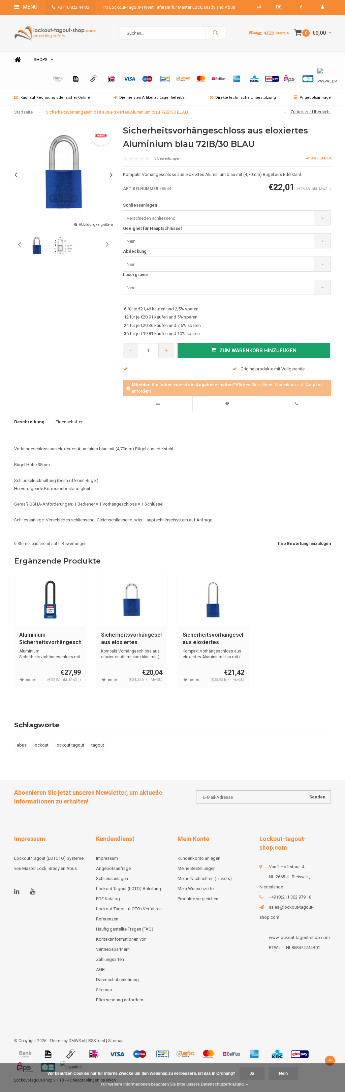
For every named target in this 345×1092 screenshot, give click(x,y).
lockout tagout (70, 745)
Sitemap (104, 989)
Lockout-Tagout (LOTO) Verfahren (129, 908)
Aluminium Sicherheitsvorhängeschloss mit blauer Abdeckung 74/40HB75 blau (50, 639)
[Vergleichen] (259, 6)
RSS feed (96, 1040)
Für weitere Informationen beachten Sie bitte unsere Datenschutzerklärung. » (174, 1084)
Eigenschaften (70, 421)
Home (17, 60)
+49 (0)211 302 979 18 (290, 897)
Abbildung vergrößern (96, 224)
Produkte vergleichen (198, 898)
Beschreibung (29, 421)
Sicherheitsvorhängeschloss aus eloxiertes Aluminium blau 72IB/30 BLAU (117, 112)
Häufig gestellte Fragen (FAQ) (124, 929)
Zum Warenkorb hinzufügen (257, 350)
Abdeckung (135, 251)
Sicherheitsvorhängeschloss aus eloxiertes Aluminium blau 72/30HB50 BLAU (213, 639)
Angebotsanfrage (315, 97)
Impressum (107, 858)
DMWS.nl (77, 1040)
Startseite (23, 112)
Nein (283, 1073)
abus (22, 745)
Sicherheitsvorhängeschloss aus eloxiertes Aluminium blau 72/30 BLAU (132, 639)
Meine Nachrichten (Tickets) (205, 878)
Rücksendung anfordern (119, 999)
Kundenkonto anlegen (199, 858)
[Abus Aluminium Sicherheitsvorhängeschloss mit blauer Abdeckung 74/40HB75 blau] (50, 600)
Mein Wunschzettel (196, 888)
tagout (97, 745)
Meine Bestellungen (197, 868)
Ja (252, 1073)
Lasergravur (136, 274)
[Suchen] (215, 33)
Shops (41, 59)
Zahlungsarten (110, 959)
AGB (100, 969)
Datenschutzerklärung (117, 979)
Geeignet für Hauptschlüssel (152, 228)
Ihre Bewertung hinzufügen (304, 543)
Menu (29, 7)
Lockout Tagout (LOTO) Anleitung (128, 888)
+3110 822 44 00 (73, 7)
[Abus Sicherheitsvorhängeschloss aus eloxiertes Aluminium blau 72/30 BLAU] (131, 600)
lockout (41, 745)
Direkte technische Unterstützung (245, 97)
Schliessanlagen (140, 205)
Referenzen (107, 918)
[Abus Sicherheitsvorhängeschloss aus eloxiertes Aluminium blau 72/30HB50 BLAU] (213, 600)
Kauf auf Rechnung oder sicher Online (55, 97)
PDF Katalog (108, 898)
